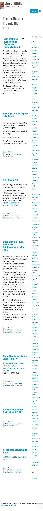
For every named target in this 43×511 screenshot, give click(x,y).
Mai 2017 (34, 293)
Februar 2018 (35, 264)
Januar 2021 (35, 137)
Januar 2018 (35, 267)
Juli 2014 (34, 406)
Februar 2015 (35, 381)
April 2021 (35, 128)
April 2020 (35, 171)
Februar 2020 (35, 177)
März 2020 (35, 174)
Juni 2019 (34, 208)
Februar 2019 (35, 221)
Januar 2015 (35, 384)
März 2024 (35, 53)
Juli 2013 (34, 449)
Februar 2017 (35, 303)
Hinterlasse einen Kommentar (13, 332)
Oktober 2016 (36, 319)
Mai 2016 (34, 337)
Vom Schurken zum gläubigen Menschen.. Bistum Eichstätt (12, 43)
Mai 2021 (34, 125)
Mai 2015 (34, 372)
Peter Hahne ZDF (10, 180)
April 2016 (35, 340)
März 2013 (35, 459)
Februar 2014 (35, 421)
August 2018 (35, 246)
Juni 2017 (34, 290)
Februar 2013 (35, 462)
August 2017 (35, 284)
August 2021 (35, 115)
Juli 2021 (34, 118)
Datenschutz (4, 505)
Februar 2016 (35, 346)
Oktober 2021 (36, 107)
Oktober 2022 (36, 76)
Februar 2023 (35, 59)
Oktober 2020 (36, 150)
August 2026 (35, 47)
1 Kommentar (9, 156)
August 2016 (35, 327)
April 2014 (35, 415)
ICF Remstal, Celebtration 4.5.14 (15, 451)
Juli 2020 (34, 162)
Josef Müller (9, 152)
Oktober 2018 (36, 237)
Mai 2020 (34, 168)
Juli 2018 (34, 249)
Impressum (12, 505)
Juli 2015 (34, 366)
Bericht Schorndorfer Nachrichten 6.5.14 (13, 411)
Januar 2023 (35, 63)
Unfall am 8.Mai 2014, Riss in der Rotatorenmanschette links (13, 245)
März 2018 (35, 261)
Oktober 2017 (36, 276)
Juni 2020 (34, 165)
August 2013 (35, 446)
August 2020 (35, 159)
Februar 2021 (35, 134)
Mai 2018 (34, 255)
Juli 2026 (34, 50)
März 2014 (35, 418)
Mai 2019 (34, 212)
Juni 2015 (34, 369)
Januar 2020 (35, 180)
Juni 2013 (34, 452)
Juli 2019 (34, 205)
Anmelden (35, 478)
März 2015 (35, 378)
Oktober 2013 (36, 438)
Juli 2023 (34, 56)
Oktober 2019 (36, 194)
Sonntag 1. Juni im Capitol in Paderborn (15, 115)
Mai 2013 (34, 456)
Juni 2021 (34, 121)
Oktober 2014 (36, 398)
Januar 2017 (35, 306)
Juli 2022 (34, 87)
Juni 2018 (34, 252)
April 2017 (35, 296)
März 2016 (35, 343)
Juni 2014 (34, 409)
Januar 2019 (35, 224)
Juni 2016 (34, 333)
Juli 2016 (34, 330)
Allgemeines (18, 154)
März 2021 (35, 131)
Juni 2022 (34, 91)
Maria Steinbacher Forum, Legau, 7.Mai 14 (15, 357)
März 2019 (35, 218)
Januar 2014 (35, 425)
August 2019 (35, 202)
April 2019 (35, 215)
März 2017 (35, 299)
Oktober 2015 (36, 357)
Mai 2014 (34, 412)
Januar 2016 (35, 349)
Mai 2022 (34, 94)
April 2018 (35, 258)
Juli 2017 (34, 287)
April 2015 (35, 375)
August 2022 (35, 84)
